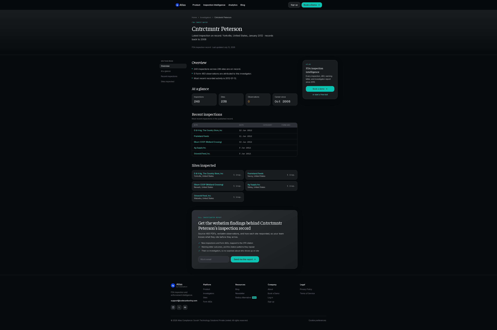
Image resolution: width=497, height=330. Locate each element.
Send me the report (243, 259)
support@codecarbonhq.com (184, 301)
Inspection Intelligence (214, 5)
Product (196, 5)
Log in (270, 297)
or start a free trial (320, 94)
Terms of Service (307, 293)
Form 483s (207, 302)
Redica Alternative (245, 297)
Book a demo (318, 89)
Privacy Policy (306, 289)
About (270, 289)
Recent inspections (169, 76)
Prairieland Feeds (201, 136)
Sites (205, 297)
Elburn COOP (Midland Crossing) (208, 142)
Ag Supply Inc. (200, 148)
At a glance (166, 71)
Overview (165, 66)
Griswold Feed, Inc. (202, 153)
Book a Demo (310, 5)
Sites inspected (167, 81)
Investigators (205, 17)
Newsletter (240, 293)
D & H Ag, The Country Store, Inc (208, 130)
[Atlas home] (180, 4)
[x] (179, 307)
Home (194, 17)
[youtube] (185, 307)
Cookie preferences (317, 320)
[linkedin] (173, 307)
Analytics (232, 5)
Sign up (294, 5)
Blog (242, 5)
